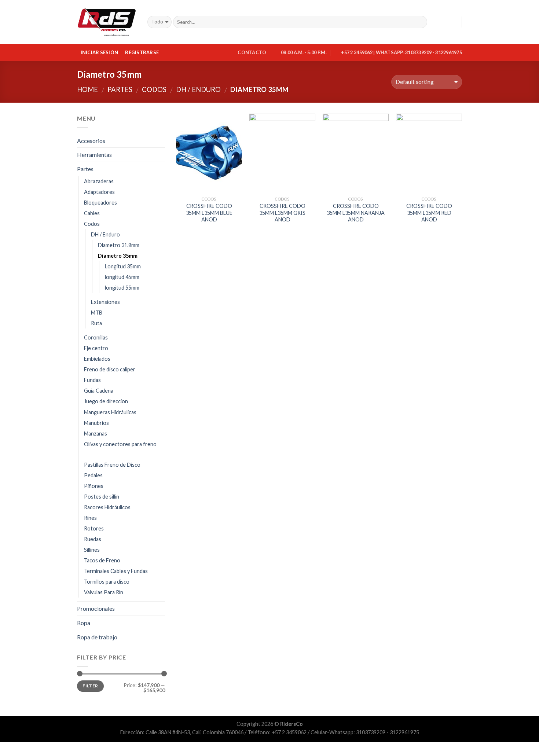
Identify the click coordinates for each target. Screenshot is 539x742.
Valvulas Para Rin (103, 592)
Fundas (92, 380)
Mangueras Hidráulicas (110, 412)
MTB (96, 312)
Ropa (83, 622)
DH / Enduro (198, 89)
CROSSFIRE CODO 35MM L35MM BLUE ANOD (209, 213)
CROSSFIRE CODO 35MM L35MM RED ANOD (429, 213)
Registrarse (142, 52)
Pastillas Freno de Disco (112, 465)
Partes (119, 89)
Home (87, 89)
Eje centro (96, 348)
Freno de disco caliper (109, 369)
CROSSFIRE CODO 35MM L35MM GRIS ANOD (282, 213)
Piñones (93, 486)
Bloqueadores (100, 202)
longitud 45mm (122, 277)
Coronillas (96, 337)
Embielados (97, 359)
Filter (90, 685)
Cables (92, 213)
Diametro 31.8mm (118, 245)
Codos (154, 89)
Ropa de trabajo (97, 636)
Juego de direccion (106, 401)
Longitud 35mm (123, 266)
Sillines (92, 550)
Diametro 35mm (118, 256)
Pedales (93, 475)
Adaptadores (99, 192)
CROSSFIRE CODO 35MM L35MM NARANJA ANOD (356, 213)
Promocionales (96, 608)
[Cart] (452, 22)
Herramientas (94, 154)
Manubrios (96, 423)
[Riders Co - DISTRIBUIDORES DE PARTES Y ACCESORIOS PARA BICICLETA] (106, 22)
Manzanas (95, 433)
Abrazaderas (99, 181)
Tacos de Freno (102, 560)
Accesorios (91, 140)
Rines (90, 518)
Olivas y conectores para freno (120, 444)
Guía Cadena (98, 390)
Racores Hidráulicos (107, 507)
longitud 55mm (122, 287)
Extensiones (105, 302)
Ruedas (92, 539)
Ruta (96, 323)
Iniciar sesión (99, 52)
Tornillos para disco (106, 581)
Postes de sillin (101, 496)
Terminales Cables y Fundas (116, 571)
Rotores (94, 528)
